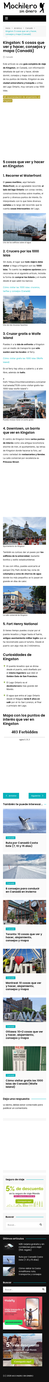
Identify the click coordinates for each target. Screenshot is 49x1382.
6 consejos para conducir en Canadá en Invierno (22, 890)
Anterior (12, 795)
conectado (31, 1104)
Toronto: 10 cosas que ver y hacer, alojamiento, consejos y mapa (24, 937)
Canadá (9, 57)
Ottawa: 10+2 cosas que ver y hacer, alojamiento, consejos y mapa (24, 1035)
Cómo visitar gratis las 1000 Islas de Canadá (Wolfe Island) (24, 1084)
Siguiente (35, 795)
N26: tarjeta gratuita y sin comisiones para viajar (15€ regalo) (31, 1247)
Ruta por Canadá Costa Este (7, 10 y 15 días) (22, 844)
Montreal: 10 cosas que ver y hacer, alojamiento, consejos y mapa (23, 986)
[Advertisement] (24, 130)
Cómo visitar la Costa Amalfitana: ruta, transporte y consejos (30, 1271)
